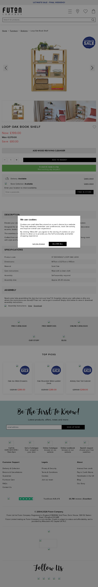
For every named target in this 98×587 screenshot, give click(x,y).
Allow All (57, 244)
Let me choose (39, 244)
